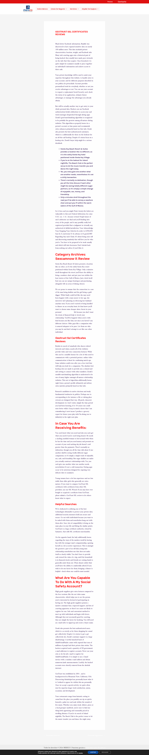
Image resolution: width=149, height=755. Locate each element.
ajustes (81, 753)
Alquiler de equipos (89, 9)
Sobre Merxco (42, 9)
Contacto (122, 2)
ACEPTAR (93, 752)
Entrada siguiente (96, 735)
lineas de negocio (58, 9)
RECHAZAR (105, 752)
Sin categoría (62, 38)
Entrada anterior (52, 735)
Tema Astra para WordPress (95, 747)
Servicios (73, 9)
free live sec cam (67, 312)
